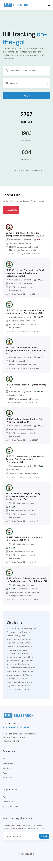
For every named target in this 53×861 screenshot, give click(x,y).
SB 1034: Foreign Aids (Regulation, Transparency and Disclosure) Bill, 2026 (25, 234)
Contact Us (8, 801)
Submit (44, 836)
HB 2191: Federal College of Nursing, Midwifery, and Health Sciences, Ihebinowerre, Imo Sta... (23, 496)
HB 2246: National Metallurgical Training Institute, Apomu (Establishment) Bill (25, 312)
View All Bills (11, 209)
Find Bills (26, 95)
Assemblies (8, 763)
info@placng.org (11, 740)
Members (7, 768)
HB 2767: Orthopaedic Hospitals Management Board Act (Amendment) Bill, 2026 (26, 350)
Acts (5, 773)
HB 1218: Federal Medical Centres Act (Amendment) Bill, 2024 (24, 539)
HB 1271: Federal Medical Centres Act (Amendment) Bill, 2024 (24, 420)
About (5, 797)
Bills (4, 758)
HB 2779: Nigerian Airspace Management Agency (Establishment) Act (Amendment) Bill (25, 459)
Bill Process (8, 777)
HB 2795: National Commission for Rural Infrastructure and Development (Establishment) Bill (25, 273)
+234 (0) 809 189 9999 (16, 727)
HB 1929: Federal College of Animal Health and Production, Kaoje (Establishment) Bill (26, 580)
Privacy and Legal (10, 806)
